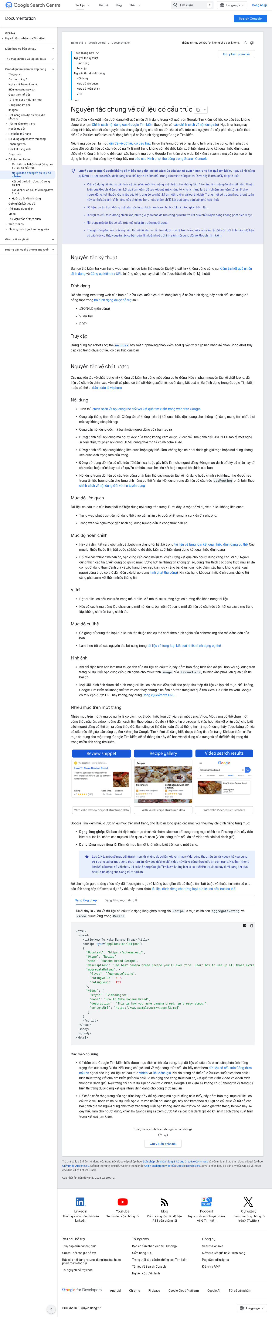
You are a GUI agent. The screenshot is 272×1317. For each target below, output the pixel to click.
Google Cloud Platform (184, 1290)
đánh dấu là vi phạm (107, 388)
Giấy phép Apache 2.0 (75, 1165)
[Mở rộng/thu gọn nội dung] (97, 53)
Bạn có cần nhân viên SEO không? (154, 1246)
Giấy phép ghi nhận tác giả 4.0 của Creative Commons (175, 1161)
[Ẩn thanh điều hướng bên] (51, 1309)
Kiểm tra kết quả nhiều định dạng (223, 1253)
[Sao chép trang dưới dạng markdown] (198, 109)
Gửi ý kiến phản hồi (236, 54)
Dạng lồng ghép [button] (86, 900)
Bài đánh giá (162, 1073)
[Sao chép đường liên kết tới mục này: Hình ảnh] (91, 658)
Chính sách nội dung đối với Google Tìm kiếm (192, 235)
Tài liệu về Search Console (149, 1266)
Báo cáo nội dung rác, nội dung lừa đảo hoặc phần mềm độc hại (91, 1261)
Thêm (133, 5)
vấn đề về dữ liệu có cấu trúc (129, 143)
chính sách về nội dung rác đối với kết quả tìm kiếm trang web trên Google (146, 409)
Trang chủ (77, 42)
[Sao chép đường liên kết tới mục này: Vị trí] (84, 590)
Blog (118, 5)
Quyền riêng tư (91, 1308)
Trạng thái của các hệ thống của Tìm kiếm (159, 1259)
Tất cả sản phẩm (240, 1290)
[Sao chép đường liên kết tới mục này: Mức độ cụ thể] (103, 624)
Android (115, 1290)
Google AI (213, 1290)
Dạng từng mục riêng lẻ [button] (121, 900)
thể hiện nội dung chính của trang (142, 207)
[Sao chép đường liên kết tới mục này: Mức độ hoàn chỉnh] (112, 535)
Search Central (45, 5)
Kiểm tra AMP (211, 1266)
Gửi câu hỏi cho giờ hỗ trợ (79, 1253)
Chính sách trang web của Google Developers (172, 1165)
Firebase (154, 1290)
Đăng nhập (259, 5)
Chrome (134, 1290)
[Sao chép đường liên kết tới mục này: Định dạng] (94, 286)
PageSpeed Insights (215, 1259)
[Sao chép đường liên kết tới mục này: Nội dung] (92, 400)
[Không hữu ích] (252, 43)
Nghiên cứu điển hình (146, 1273)
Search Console (250, 18)
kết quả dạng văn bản (186, 199)
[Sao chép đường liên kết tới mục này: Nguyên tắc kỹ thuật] (121, 258)
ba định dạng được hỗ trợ (112, 300)
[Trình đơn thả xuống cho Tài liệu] (90, 5)
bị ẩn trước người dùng (152, 222)
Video (143, 1073)
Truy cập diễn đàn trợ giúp (79, 1246)
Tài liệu (80, 5)
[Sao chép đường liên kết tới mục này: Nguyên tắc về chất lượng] (133, 367)
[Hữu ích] (245, 43)
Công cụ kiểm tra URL (106, 274)
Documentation (20, 18)
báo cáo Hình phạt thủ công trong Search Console (171, 159)
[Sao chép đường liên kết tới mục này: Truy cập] (91, 336)
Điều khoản (69, 1308)
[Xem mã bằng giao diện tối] (244, 925)
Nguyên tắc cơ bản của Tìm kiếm (133, 235)
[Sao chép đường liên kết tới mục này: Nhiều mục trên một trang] (126, 707)
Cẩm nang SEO (142, 1253)
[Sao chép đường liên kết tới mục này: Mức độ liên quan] (108, 498)
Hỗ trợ (103, 5)
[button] (27, 38)
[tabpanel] (163, 977)
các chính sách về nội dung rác (195, 125)
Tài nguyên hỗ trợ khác (77, 1270)
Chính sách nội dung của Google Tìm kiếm (122, 125)
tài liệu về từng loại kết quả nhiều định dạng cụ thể (211, 544)
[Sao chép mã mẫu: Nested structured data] (251, 925)
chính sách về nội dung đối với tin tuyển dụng (112, 486)
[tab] (86, 900)
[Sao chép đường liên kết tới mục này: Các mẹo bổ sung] (102, 1054)
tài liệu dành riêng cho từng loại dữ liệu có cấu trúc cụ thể (193, 889)
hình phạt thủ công (163, 572)
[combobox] (192, 5)
